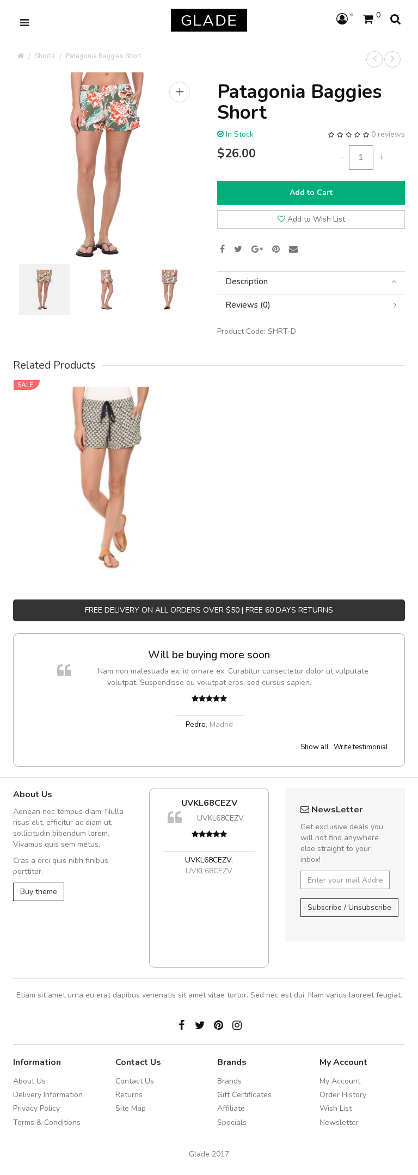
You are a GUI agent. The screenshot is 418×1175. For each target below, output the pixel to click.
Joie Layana (111, 462)
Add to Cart (311, 192)
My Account (339, 1081)
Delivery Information (48, 1095)
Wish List (335, 1108)
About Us (29, 1081)
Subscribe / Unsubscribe (349, 907)
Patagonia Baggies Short (104, 56)
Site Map (130, 1108)
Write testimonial (361, 747)
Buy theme (38, 891)
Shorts (45, 56)
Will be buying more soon (209, 654)
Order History (342, 1095)
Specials (232, 1122)
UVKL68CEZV (209, 803)
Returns (129, 1095)
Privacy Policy (36, 1108)
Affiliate (231, 1108)
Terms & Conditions (47, 1122)
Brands (229, 1081)
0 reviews (388, 134)
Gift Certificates (244, 1095)
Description (246, 281)
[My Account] (345, 19)
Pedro (196, 724)
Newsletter (339, 1122)
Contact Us (134, 1081)
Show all (314, 747)
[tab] (311, 282)
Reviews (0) (248, 305)
